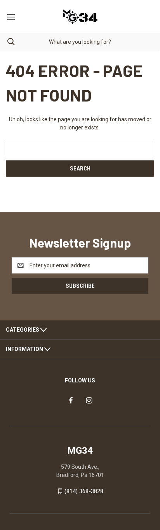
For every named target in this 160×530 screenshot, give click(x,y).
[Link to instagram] (89, 400)
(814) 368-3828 (83, 491)
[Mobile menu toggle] (10, 16)
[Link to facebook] (71, 400)
